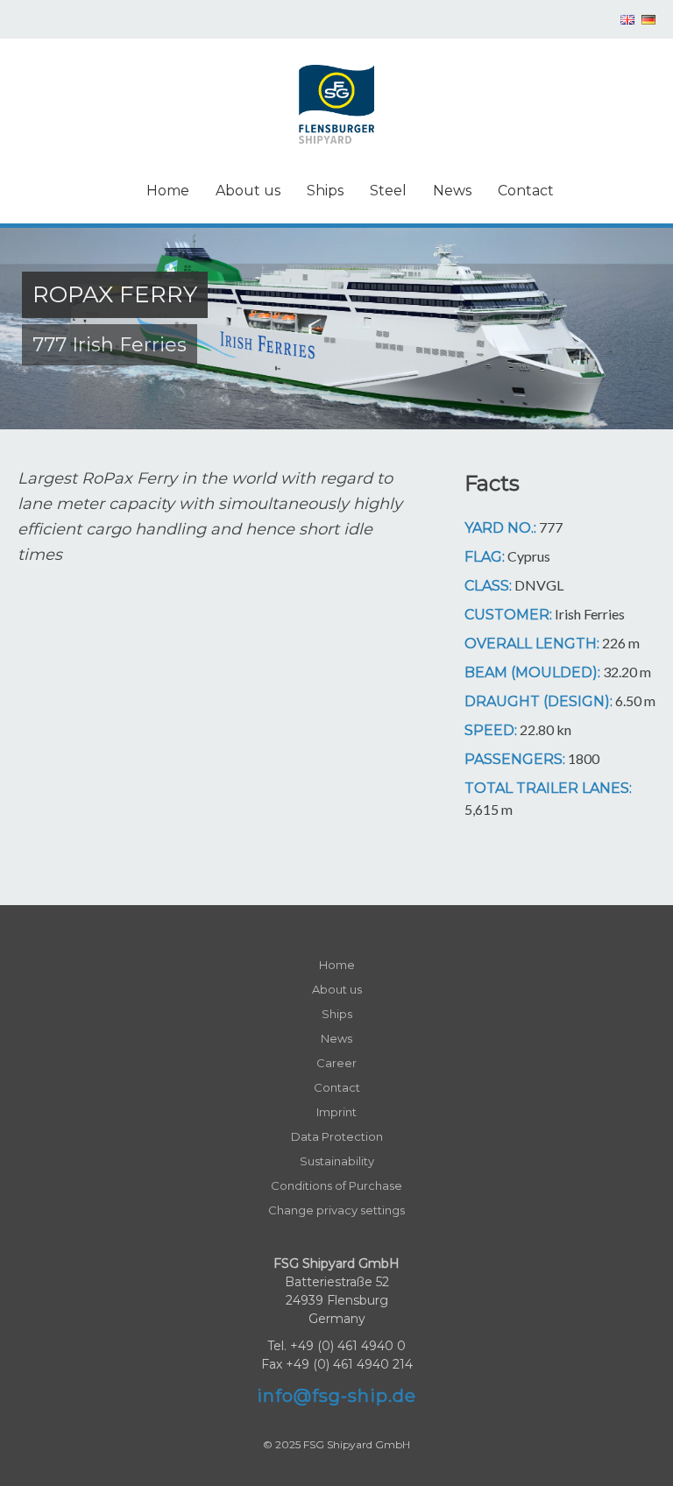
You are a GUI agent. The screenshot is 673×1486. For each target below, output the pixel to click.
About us (248, 190)
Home (167, 190)
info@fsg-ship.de (336, 1395)
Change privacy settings (336, 1210)
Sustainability (337, 1161)
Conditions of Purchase (336, 1185)
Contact (526, 190)
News (452, 190)
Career (336, 1063)
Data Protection (337, 1136)
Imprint (336, 1112)
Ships (325, 190)
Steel (388, 190)
